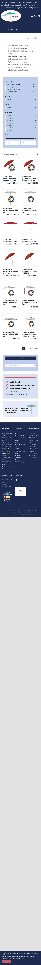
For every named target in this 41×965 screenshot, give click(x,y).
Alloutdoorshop (20, 439)
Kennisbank (19, 462)
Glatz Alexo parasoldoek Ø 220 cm (29, 210)
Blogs (17, 460)
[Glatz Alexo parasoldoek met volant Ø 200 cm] (11, 166)
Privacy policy (34, 438)
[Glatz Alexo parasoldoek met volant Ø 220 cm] (30, 166)
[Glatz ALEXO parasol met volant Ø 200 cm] (11, 258)
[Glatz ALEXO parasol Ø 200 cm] (11, 229)
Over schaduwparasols (20, 451)
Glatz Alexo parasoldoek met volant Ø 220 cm (29, 179)
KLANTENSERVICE (34, 459)
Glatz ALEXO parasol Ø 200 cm (10, 241)
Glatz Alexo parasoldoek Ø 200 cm (10, 210)
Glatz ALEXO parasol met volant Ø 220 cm (29, 271)
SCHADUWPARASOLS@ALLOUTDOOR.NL (7, 447)
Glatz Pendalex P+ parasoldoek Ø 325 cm (29, 303)
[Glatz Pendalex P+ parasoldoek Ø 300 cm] (11, 290)
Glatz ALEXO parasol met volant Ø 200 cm (10, 271)
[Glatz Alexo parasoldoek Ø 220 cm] (30, 197)
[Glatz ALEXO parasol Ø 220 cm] (30, 229)
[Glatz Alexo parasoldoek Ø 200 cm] (11, 197)
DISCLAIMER (32, 451)
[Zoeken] (35, 16)
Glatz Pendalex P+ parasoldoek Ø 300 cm (10, 303)
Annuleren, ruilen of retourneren (33, 447)
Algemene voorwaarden (34, 435)
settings (24, 958)
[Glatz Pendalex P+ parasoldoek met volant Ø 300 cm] (30, 321)
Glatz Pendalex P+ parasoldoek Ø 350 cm (10, 334)
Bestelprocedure (33, 441)
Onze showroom (19, 435)
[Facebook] (16, 480)
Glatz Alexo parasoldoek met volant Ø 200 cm (9, 179)
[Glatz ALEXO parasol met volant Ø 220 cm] (30, 258)
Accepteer (6, 962)
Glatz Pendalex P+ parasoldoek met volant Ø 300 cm (29, 334)
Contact (18, 455)
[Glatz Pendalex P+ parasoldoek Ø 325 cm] (30, 290)
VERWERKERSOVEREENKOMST (34, 454)
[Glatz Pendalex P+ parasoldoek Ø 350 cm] (11, 321)
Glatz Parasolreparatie (20, 444)
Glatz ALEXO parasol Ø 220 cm (29, 241)
